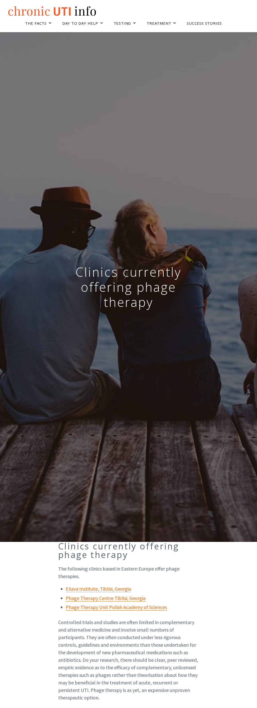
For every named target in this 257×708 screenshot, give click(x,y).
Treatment (159, 23)
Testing (122, 23)
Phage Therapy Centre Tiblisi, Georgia (106, 598)
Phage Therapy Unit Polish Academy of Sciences (116, 607)
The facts (36, 23)
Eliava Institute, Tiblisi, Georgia (98, 589)
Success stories (204, 23)
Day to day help (80, 23)
